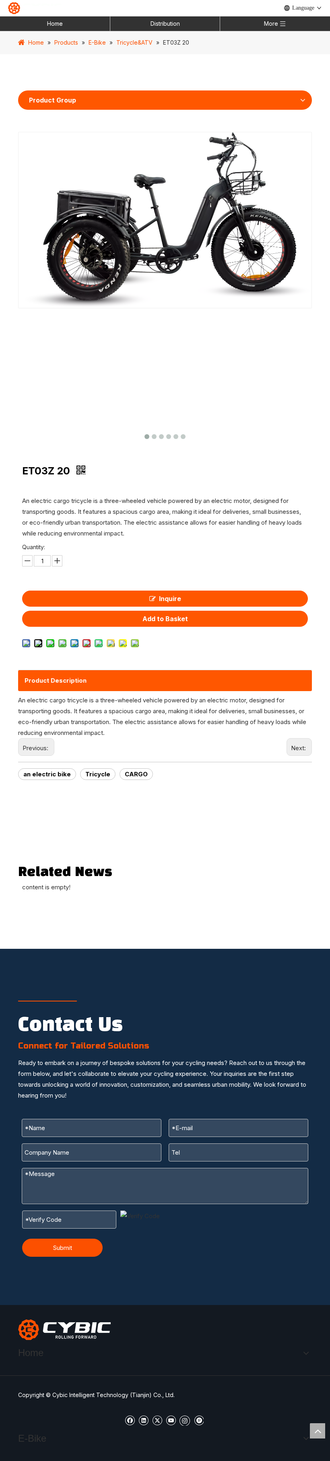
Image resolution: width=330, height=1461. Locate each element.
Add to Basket (165, 619)
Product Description (56, 680)
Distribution (165, 23)
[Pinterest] (199, 1419)
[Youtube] (171, 1419)
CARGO (136, 774)
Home (55, 23)
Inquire (170, 599)
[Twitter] (157, 1419)
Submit (62, 1248)
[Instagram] (184, 1420)
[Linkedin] (143, 1419)
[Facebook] (130, 1419)
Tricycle (97, 774)
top (317, 1430)
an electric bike (47, 774)
